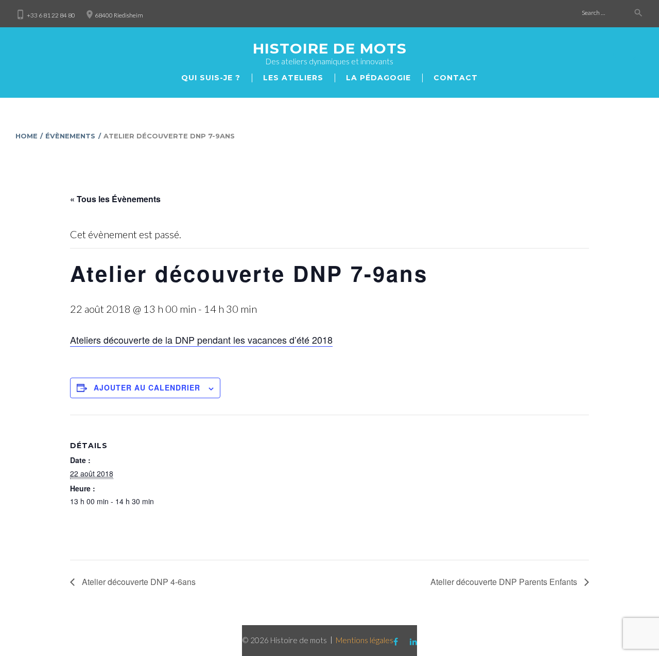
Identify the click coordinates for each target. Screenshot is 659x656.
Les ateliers (293, 77)
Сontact (455, 77)
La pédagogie (378, 77)
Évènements (70, 136)
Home (26, 136)
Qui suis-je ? (210, 77)
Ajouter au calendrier (147, 387)
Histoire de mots (330, 48)
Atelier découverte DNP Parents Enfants (504, 582)
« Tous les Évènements (115, 199)
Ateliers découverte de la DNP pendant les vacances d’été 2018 (201, 339)
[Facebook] (613, 57)
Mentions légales (364, 640)
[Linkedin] (634, 57)
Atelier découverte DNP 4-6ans (138, 582)
